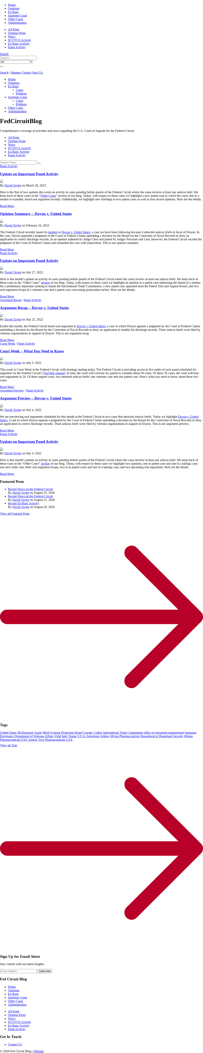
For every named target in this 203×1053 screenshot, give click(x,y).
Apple (38, 732)
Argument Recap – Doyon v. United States (34, 308)
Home (12, 5)
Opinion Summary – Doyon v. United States (36, 214)
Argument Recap (10, 300)
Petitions (21, 93)
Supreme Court (17, 15)
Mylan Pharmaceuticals (125, 736)
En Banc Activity (19, 43)
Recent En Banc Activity (23, 503)
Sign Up (37, 72)
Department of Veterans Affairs (34, 736)
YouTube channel (54, 373)
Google (88, 732)
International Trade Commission (123, 732)
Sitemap (16, 72)
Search (4, 54)
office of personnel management (164, 732)
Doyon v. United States (91, 326)
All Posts (13, 29)
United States (8, 732)
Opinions (13, 8)
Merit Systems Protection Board (62, 732)
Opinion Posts (17, 33)
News (11, 36)
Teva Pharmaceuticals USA (55, 739)
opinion (52, 232)
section (45, 282)
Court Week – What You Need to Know (32, 351)
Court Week (7, 343)
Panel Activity (17, 47)
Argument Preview (12, 390)
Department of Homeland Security (161, 736)
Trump (72, 736)
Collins (97, 732)
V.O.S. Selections (88, 736)
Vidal (57, 736)
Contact (26, 72)
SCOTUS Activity (19, 40)
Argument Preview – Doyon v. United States (36, 398)
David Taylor (13, 185)
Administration (17, 22)
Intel (64, 736)
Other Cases (15, 19)
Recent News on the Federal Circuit (30, 489)
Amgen (32, 739)
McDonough (25, 732)
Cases (19, 90)
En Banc (13, 12)
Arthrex (105, 736)
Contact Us (15, 1044)
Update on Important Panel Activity (29, 174)
